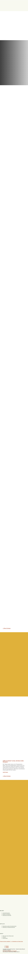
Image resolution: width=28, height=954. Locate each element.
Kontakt (4, 937)
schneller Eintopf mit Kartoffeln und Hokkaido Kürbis (14, 368)
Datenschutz (9, 950)
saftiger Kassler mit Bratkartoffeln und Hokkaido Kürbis (12, 334)
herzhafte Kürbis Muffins (14, 156)
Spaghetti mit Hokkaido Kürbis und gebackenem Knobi (14, 403)
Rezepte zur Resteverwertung (9, 927)
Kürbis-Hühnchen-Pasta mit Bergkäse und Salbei (14, 610)
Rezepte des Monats (7, 915)
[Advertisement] (14, 26)
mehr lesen (5, 772)
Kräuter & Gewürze (6, 914)
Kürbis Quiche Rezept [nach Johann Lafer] (13, 189)
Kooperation (5, 938)
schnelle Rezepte (6, 913)
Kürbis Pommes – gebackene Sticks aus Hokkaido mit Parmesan (13, 476)
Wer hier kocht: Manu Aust (8, 935)
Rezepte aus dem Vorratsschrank (9, 926)
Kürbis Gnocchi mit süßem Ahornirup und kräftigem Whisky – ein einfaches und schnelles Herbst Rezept (13, 440)
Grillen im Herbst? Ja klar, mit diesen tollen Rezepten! (12, 122)
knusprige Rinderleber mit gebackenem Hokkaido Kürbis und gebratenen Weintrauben (14, 295)
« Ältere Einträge (7, 628)
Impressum (5, 950)
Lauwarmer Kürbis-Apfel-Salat (11, 511)
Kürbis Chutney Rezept (13, 222)
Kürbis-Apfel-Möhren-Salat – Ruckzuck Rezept (14, 578)
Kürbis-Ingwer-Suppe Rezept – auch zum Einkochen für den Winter (12, 257)
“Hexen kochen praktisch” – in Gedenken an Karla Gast (11, 941)
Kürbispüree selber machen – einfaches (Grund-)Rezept (12, 544)
